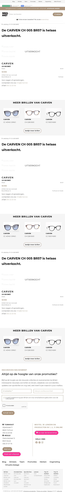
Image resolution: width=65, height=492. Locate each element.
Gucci (55, 482)
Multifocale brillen (7, 485)
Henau (46, 479)
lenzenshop (45, 19)
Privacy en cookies (42, 491)
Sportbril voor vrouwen (26, 481)
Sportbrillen (27, 472)
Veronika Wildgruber (47, 481)
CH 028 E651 (29, 122)
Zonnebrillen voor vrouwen (17, 481)
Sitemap (50, 491)
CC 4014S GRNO (9, 122)
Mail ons (7, 449)
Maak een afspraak (11, 454)
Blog (13, 1)
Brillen (6, 472)
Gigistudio (47, 484)
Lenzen (36, 472)
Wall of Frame (57, 1)
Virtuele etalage (12, 465)
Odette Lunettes (56, 476)
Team (26, 1)
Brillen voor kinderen (7, 481)
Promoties (32, 1)
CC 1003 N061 (51, 122)
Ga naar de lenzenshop (47, 433)
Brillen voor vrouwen (7, 478)
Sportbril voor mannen (26, 475)
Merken (40, 1)
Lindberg (46, 477)
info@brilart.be (22, 83)
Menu (58, 14)
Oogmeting (48, 1)
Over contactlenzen (37, 474)
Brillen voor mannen (7, 474)
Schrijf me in (8, 413)
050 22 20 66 (11, 86)
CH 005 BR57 (15, 24)
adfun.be (59, 491)
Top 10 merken (46, 472)
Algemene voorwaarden (30, 491)
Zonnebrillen (17, 472)
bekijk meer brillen (32, 131)
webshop (6, 24)
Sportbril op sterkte (27, 485)
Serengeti (56, 481)
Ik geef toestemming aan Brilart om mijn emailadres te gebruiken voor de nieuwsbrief (31, 398)
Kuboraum (57, 484)
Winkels (20, 1)
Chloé (55, 479)
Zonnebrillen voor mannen (17, 475)
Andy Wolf (47, 475)
